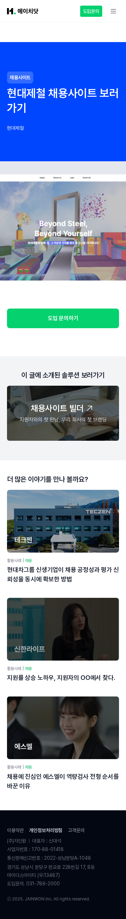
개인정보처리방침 (45, 830)
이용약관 (15, 830)
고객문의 (76, 830)
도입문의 (91, 11)
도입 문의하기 (63, 318)
